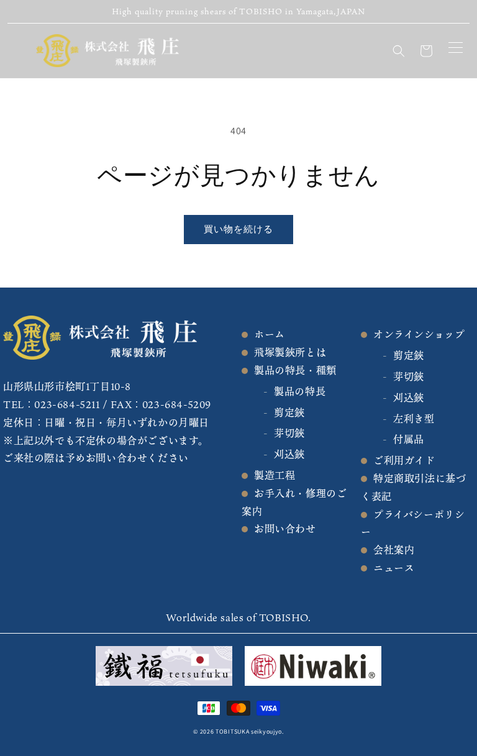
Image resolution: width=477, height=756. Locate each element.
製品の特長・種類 (295, 370)
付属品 (408, 439)
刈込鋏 (289, 454)
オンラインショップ (419, 334)
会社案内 (393, 549)
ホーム (269, 334)
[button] (398, 51)
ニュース (393, 567)
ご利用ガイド (404, 460)
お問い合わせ (285, 528)
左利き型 (413, 418)
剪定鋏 (289, 412)
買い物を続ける (238, 229)
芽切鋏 (289, 433)
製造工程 (274, 475)
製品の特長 (299, 391)
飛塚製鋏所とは (290, 352)
